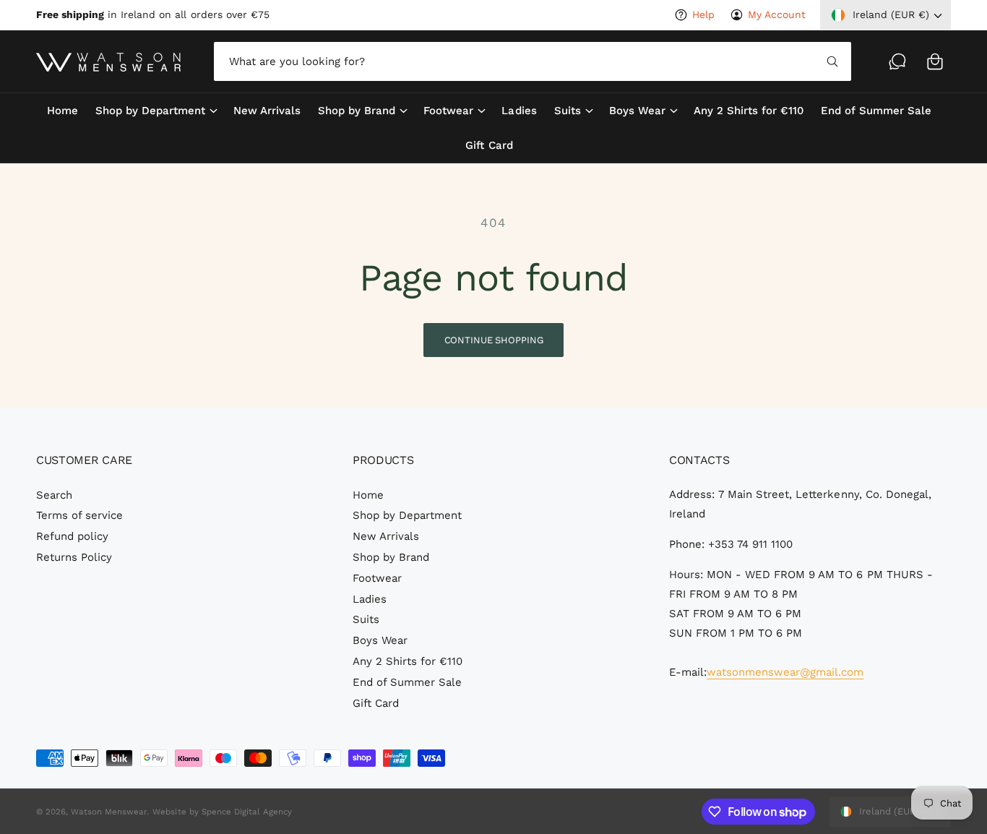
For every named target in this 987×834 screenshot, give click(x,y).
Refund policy (72, 536)
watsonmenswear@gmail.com (785, 672)
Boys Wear (637, 110)
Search (54, 495)
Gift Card (376, 703)
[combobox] (532, 61)
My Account (777, 14)
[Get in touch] (897, 61)
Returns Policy (74, 557)
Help (703, 14)
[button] (935, 61)
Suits (567, 110)
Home (368, 495)
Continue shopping (493, 340)
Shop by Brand (356, 110)
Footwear (448, 110)
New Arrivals (386, 536)
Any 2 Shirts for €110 (407, 661)
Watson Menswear (109, 812)
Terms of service (79, 515)
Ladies (370, 599)
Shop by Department (150, 110)
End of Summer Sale (407, 682)
